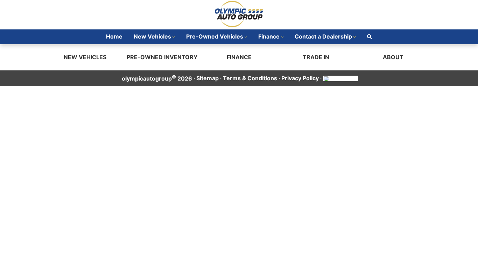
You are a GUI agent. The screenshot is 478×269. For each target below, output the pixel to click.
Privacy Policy (300, 78)
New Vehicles (152, 36)
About (393, 57)
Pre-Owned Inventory (162, 57)
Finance (269, 36)
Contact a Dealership (323, 36)
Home (114, 36)
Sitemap (207, 78)
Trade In (316, 57)
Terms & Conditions (250, 78)
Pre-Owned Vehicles (214, 36)
